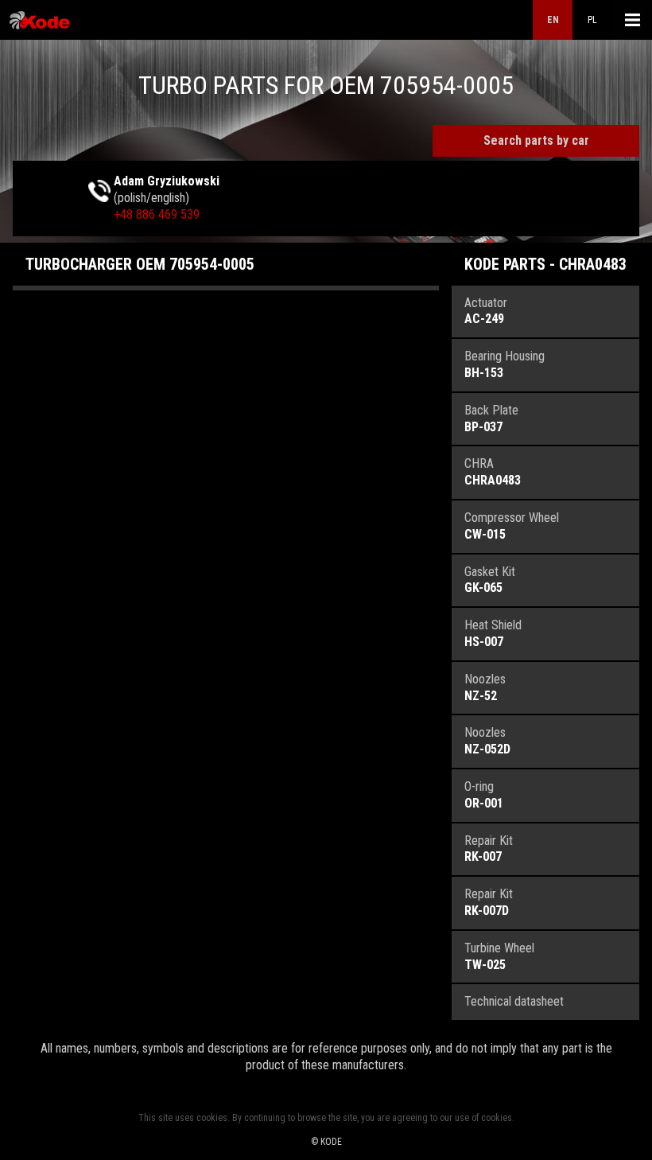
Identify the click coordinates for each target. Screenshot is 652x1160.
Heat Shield (493, 633)
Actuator (485, 311)
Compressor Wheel (511, 526)
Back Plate (491, 418)
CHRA (492, 472)
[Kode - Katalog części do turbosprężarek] (40, 20)
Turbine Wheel (499, 956)
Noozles (485, 687)
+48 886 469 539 (157, 214)
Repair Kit (488, 849)
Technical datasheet (514, 1001)
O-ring (483, 795)
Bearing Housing (504, 364)
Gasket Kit (489, 580)
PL (592, 19)
